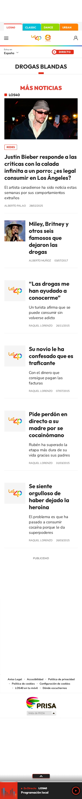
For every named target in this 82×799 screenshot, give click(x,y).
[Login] (76, 38)
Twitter (41, 590)
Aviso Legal (15, 679)
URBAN (67, 27)
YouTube (32, 590)
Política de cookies (23, 683)
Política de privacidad (61, 679)
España (9, 53)
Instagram (14, 590)
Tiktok (23, 590)
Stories (67, 590)
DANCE (48, 27)
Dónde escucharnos (55, 688)
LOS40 (11, 27)
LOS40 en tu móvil (26, 688)
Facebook (49, 590)
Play (76, 790)
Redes (11, 147)
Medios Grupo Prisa (41, 713)
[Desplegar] (41, 776)
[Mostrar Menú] (6, 38)
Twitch (58, 590)
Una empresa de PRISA (41, 702)
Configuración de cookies (55, 683)
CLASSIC (30, 27)
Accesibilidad (35, 679)
